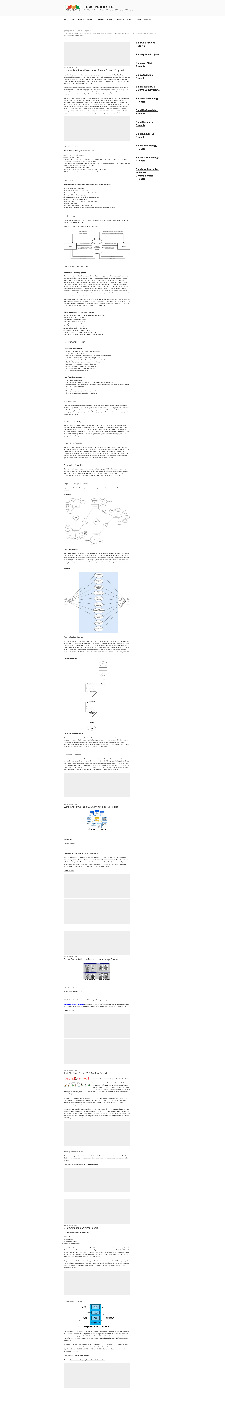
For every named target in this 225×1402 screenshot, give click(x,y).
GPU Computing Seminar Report (81, 1227)
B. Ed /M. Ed (120, 19)
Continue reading (69, 870)
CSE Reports (100, 19)
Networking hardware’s (103, 866)
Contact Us (147, 19)
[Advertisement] (97, 54)
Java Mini (81, 19)
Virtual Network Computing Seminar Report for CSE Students (87, 1360)
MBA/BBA (110, 19)
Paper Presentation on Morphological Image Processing (93, 959)
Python (73, 19)
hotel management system (107, 429)
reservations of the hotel (116, 763)
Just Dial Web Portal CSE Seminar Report (85, 1073)
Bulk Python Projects (148, 54)
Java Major (90, 19)
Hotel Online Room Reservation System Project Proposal (94, 70)
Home (65, 19)
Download (67, 1164)
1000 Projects (98, 7)
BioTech (139, 19)
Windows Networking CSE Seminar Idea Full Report (91, 806)
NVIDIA (102, 1344)
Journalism (130, 19)
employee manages (70, 562)
